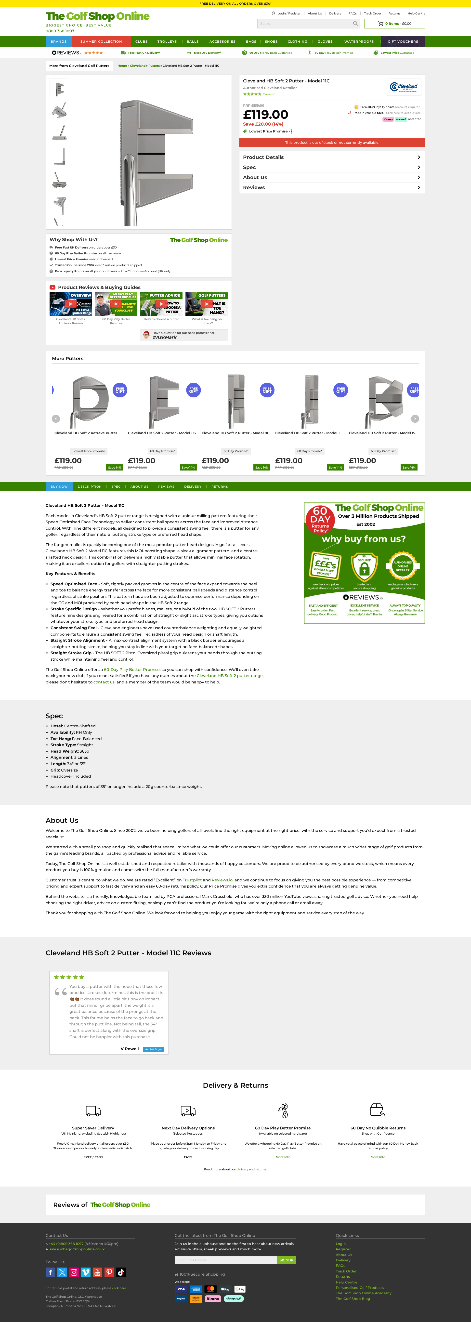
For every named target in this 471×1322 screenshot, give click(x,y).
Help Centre (346, 1282)
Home (122, 65)
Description (90, 486)
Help (416, 13)
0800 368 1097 (60, 31)
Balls (193, 41)
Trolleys (167, 41)
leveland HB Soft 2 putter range (231, 675)
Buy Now (59, 486)
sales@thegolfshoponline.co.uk (77, 1249)
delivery (242, 1169)
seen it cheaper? (84, 259)
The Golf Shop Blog (353, 1298)
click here (119, 1288)
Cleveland (137, 65)
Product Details (263, 157)
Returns (394, 13)
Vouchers (403, 41)
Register (294, 13)
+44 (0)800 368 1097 (66, 1244)
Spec (249, 167)
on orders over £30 (86, 247)
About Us (255, 177)
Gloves (325, 41)
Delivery (335, 13)
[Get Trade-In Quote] (361, 113)
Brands (59, 41)
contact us (104, 682)
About (315, 13)
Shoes (271, 41)
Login (281, 13)
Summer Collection (101, 41)
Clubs (141, 41)
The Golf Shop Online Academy (364, 1293)
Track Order (372, 13)
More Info (283, 1157)
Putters (154, 65)
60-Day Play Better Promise (132, 669)
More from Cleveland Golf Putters (79, 66)
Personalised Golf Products (360, 1287)
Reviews (254, 187)
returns (260, 1169)
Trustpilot (192, 880)
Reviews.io (222, 880)
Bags (251, 41)
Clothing (297, 41)
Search (355, 23)
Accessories (222, 41)
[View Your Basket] (395, 23)
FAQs (353, 13)
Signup (286, 1260)
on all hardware (88, 253)
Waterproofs (359, 41)
